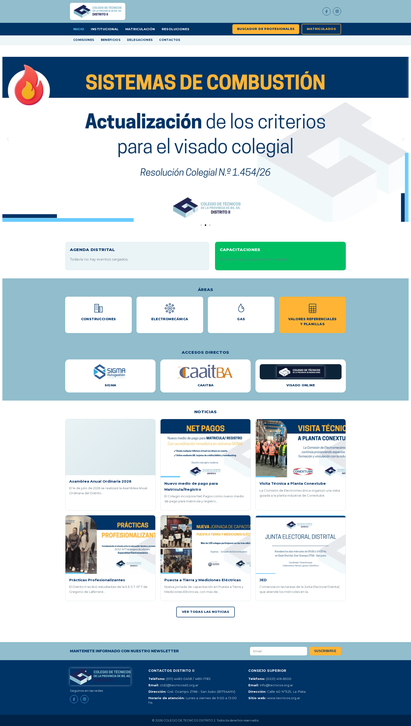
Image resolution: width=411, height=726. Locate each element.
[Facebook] (327, 11)
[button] (8, 139)
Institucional (104, 29)
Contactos (169, 40)
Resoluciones (176, 29)
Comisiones (83, 40)
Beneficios (111, 40)
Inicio (78, 29)
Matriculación (140, 29)
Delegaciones (139, 40)
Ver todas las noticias (205, 612)
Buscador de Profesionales (266, 29)
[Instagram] (337, 11)
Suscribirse (325, 651)
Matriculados (321, 29)
